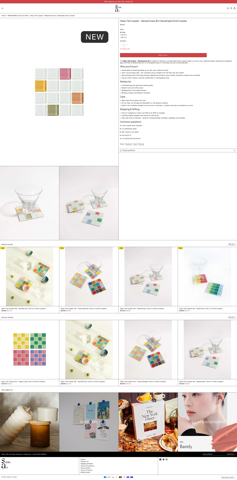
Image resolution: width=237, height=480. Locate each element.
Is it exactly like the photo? (131, 138)
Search (83, 459)
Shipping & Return (87, 464)
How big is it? (126, 135)
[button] (231, 8)
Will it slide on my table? (130, 132)
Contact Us (85, 461)
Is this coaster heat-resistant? (132, 125)
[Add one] (127, 44)
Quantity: (123, 41)
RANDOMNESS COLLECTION (18, 15)
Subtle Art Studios (12, 477)
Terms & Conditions (87, 466)
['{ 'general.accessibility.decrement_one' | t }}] (120, 44)
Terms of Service (86, 470)
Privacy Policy (85, 468)
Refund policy (85, 472)
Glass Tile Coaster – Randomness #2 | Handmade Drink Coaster (52, 15)
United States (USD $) (227, 477)
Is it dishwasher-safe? (129, 129)
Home (3, 15)
